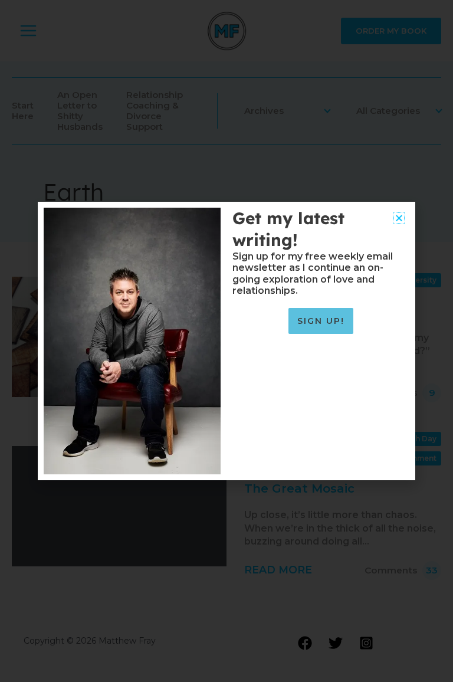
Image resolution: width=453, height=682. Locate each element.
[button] (399, 218)
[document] (226, 341)
